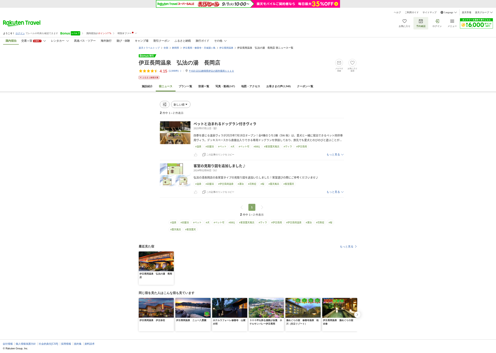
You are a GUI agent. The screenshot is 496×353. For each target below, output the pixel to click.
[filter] (165, 104)
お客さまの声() (278, 86)
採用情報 (66, 343)
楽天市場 (466, 12)
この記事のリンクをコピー (220, 154)
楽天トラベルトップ (149, 47)
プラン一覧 (185, 86)
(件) (174, 71)
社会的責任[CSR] (48, 343)
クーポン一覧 (305, 86)
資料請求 (89, 343)
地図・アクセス (250, 86)
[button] (180, 104)
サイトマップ (430, 12)
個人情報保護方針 (26, 343)
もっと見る (333, 154)
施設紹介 (147, 86)
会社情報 (8, 343)
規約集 (78, 343)
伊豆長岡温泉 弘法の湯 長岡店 (179, 63)
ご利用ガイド (412, 12)
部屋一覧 (203, 86)
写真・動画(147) (225, 86)
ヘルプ (397, 12)
